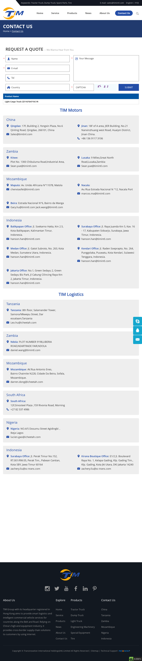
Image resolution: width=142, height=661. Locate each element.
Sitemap (95, 651)
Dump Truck (49, 3)
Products (72, 13)
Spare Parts (61, 3)
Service (55, 13)
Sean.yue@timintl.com (24, 166)
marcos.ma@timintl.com (95, 193)
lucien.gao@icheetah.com (26, 437)
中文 (137, 3)
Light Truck (76, 621)
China (104, 609)
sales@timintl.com (115, 3)
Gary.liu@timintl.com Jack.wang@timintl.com (37, 207)
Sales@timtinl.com (21, 134)
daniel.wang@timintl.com (25, 350)
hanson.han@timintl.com (25, 239)
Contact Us (124, 13)
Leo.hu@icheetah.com (23, 322)
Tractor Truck (37, 3)
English (129, 3)
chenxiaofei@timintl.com (25, 189)
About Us (105, 13)
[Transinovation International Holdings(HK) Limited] (71, 575)
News (88, 13)
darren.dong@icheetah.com (27, 381)
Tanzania (105, 615)
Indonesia (106, 638)
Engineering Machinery (83, 626)
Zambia (105, 621)
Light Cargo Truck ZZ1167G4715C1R (21, 101)
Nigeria (105, 632)
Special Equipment (80, 632)
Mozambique (108, 626)
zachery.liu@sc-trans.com (25, 468)
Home (40, 13)
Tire (70, 3)
